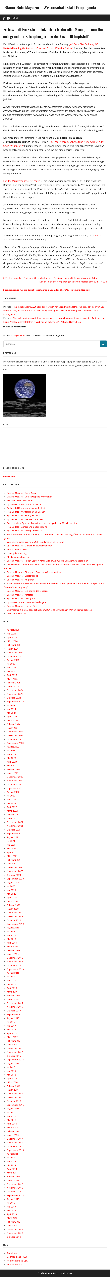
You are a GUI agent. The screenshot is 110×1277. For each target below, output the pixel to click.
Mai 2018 (11, 984)
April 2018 (12, 987)
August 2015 (13, 1108)
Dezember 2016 (15, 1048)
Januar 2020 (13, 908)
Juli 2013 (11, 1202)
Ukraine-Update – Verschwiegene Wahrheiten (29, 496)
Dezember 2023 (15, 731)
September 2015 (15, 1104)
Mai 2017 (11, 1029)
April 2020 (12, 897)
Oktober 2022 (14, 784)
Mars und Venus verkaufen (20, 500)
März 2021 (12, 855)
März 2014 (12, 1172)
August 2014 (13, 1153)
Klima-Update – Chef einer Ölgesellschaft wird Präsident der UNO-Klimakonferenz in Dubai (52, 277)
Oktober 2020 (14, 874)
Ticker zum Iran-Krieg (17, 549)
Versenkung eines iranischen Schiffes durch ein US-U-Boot (35, 541)
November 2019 (15, 916)
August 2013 (13, 1199)
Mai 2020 (11, 893)
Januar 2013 (13, 1225)
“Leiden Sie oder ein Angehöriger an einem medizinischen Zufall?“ (70, 281)
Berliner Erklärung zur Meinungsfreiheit (26, 508)
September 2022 (15, 788)
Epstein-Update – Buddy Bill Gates (24, 515)
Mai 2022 (11, 803)
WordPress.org (14, 1264)
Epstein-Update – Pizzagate (21, 598)
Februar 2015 (13, 1131)
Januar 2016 (13, 1089)
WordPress (53, 1273)
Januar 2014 (13, 1180)
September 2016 (15, 1059)
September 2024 (15, 701)
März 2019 (12, 946)
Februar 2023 (13, 769)
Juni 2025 (11, 667)
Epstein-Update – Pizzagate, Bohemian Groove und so (34, 572)
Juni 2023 (11, 754)
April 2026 (12, 637)
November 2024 (15, 693)
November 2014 (15, 1142)
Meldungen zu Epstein (18, 556)
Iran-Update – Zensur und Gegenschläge (27, 526)
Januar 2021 (13, 863)
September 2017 (15, 1014)
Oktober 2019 (14, 920)
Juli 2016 (11, 1067)
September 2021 (15, 833)
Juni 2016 (11, 1070)
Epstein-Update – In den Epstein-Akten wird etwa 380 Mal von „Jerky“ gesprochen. (47, 560)
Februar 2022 (13, 814)
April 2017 (12, 1033)
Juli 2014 (11, 1157)
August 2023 (13, 746)
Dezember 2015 (15, 1093)
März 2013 (12, 1217)
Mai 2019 (11, 939)
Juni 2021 (11, 844)
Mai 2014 (11, 1165)
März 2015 (12, 1127)
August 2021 (13, 837)
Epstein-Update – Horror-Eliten (22, 605)
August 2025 (13, 659)
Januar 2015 (13, 1135)
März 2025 (12, 678)
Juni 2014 (11, 1161)
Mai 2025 (11, 671)
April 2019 (12, 942)
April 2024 (12, 716)
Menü (15, 17)
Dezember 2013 (15, 1184)
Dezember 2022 (15, 776)
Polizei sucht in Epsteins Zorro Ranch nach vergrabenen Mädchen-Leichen (43, 523)
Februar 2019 (13, 950)
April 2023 (12, 761)
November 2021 (15, 825)
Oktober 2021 (14, 829)
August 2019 (13, 927)
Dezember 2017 (15, 1003)
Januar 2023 (13, 773)
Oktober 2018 (14, 965)
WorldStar (67, 1273)
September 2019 (15, 923)
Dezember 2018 (15, 957)
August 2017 (13, 1018)
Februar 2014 (13, 1176)
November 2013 (15, 1187)
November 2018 (15, 961)
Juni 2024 (11, 709)
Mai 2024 (11, 712)
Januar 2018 (13, 999)
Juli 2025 (11, 663)
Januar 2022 (13, 818)
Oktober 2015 (14, 1101)
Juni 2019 (11, 935)
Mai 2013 (11, 1210)
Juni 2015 (11, 1116)
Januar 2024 (13, 727)
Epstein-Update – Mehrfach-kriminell (25, 519)
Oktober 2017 (14, 1010)
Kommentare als (17, 1260)
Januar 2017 (13, 1044)
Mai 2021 (11, 848)
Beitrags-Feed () (17, 1256)
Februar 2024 (13, 724)
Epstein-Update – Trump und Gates (24, 530)
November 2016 (15, 1052)
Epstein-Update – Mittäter (20, 594)
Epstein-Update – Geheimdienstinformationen (29, 545)
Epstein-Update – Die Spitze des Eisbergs (28, 590)
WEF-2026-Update (16, 613)
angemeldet (19, 335)
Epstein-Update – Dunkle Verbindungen (26, 602)
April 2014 (12, 1168)
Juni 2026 (11, 633)
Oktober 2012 (14, 1236)
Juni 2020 (11, 890)
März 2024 (12, 720)
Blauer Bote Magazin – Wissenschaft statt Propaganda (50, 7)
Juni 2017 (11, 1025)
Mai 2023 (11, 758)
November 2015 (15, 1097)
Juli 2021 (11, 840)
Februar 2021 (13, 859)
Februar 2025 (13, 682)
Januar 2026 (13, 648)
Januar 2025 (13, 686)
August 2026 (13, 629)
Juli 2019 (11, 931)
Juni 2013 (11, 1206)
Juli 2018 (11, 976)
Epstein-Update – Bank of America (24, 504)
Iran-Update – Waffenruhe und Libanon (26, 511)
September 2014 (15, 1150)
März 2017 (12, 1036)
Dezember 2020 (15, 867)
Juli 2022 (11, 795)
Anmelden (12, 1253)
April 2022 (12, 807)
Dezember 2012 (15, 1229)
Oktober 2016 (14, 1055)
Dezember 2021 (15, 822)
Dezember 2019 (15, 912)
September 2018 (15, 969)
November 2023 (15, 735)
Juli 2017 (11, 1021)
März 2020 (12, 901)
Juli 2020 (11, 886)
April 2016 (12, 1078)
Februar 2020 (13, 905)
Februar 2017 (13, 1040)
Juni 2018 (11, 980)
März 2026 (12, 641)
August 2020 (13, 882)
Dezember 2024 (15, 690)
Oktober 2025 (14, 656)
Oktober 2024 (14, 697)
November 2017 (15, 1006)
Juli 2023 (11, 750)
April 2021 (12, 852)
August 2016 (13, 1063)
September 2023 (15, 742)
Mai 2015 (11, 1119)
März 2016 (12, 1082)
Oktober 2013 (14, 1191)
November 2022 (15, 780)
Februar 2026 (13, 644)
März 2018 (12, 991)
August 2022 (13, 791)
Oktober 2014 (14, 1146)
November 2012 (15, 1232)
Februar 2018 (13, 995)
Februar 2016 (13, 1086)
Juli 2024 (11, 705)
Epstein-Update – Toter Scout (22, 492)
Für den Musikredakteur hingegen (21, 181)
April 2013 (12, 1214)
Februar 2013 (13, 1221)
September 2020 (15, 878)
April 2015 (12, 1123)
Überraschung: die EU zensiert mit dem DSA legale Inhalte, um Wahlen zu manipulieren (49, 609)
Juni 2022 (11, 799)
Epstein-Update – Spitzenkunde (22, 575)
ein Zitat (99, 235)
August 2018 (13, 972)
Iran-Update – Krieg (17, 553)
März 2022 (12, 810)
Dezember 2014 (15, 1138)
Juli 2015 (11, 1112)
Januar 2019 (13, 954)
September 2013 (15, 1195)
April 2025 (12, 675)
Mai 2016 (11, 1074)
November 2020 (15, 871)
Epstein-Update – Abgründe (21, 579)
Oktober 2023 (14, 739)
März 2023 (12, 765)
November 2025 (15, 652)
